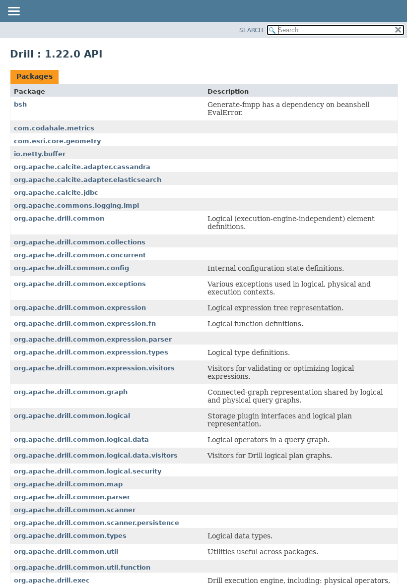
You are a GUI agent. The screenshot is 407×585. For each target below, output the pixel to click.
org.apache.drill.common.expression (80, 307)
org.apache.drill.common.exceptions (80, 284)
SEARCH (251, 30)
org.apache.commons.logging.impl (76, 205)
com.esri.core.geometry (57, 141)
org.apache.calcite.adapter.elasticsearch (87, 179)
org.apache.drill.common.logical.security (87, 471)
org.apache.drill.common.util (66, 551)
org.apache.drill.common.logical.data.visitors (96, 455)
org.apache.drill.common (59, 218)
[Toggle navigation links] (13, 12)
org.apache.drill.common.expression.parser (93, 339)
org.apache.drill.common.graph (71, 392)
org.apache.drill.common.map (68, 484)
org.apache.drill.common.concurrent (80, 255)
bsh (20, 104)
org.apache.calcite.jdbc (56, 192)
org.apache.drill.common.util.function (82, 567)
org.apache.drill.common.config (71, 268)
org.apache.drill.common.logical (72, 415)
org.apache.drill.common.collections (79, 242)
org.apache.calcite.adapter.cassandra (82, 167)
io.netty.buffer (40, 154)
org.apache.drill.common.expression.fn (85, 323)
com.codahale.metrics (54, 128)
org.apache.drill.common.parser (72, 497)
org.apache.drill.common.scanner (75, 510)
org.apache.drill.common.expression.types (91, 352)
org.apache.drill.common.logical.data (81, 439)
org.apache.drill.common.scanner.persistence (96, 522)
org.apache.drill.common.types (70, 535)
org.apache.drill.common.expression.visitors (94, 368)
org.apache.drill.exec (52, 580)
